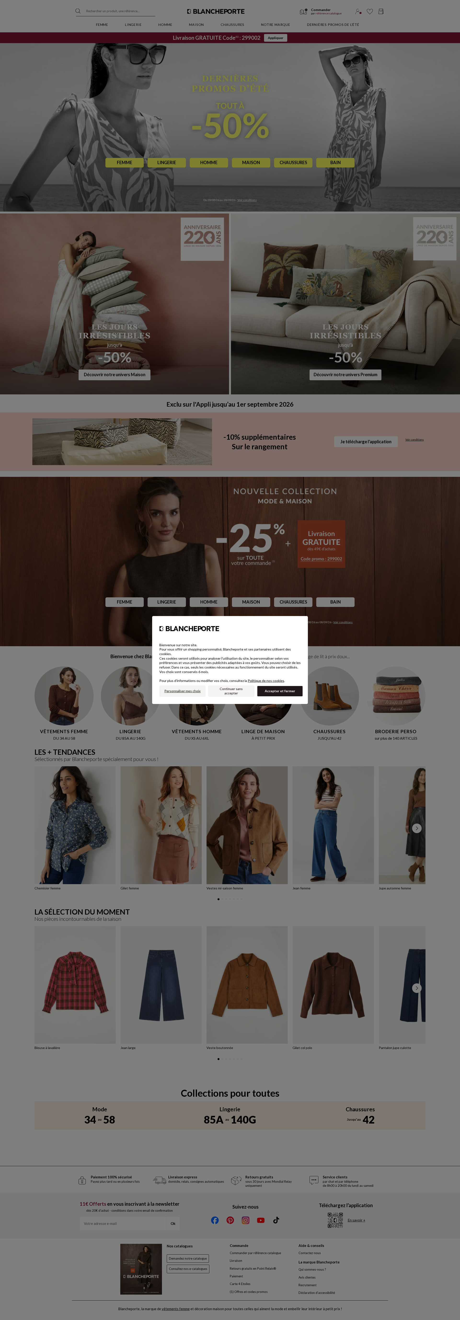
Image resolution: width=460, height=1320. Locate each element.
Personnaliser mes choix (182, 691)
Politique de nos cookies (266, 681)
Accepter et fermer (280, 691)
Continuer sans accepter (231, 691)
